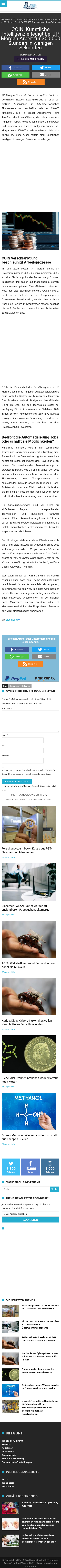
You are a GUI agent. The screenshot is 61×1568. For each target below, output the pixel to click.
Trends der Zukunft (12, 1440)
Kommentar (7, 708)
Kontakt (6, 1444)
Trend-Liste (8, 1482)
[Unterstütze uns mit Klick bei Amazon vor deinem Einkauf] (45, 677)
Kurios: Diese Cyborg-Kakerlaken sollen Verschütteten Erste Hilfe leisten (27, 1022)
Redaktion (7, 1447)
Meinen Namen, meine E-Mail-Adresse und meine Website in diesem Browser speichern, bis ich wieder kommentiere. (28, 772)
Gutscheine (8, 1486)
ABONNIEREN (30, 1220)
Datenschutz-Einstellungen (17, 1462)
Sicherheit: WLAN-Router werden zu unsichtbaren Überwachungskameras (25, 907)
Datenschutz (9, 1455)
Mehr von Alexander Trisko (29, 794)
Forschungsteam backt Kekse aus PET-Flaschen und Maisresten (27, 850)
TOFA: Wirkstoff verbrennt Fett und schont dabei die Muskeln (29, 965)
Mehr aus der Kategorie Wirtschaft (29, 799)
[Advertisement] (30, 176)
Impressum (8, 1451)
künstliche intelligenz (20, 686)
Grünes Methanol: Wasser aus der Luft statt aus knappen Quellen (29, 1137)
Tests (4, 1479)
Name (5, 735)
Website (5, 755)
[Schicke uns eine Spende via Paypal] (15, 677)
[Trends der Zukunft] (30, 6)
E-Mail (5, 745)
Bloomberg (12, 619)
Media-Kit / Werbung (13, 1458)
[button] (15, 67)
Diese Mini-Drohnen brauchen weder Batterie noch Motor (30, 1079)
